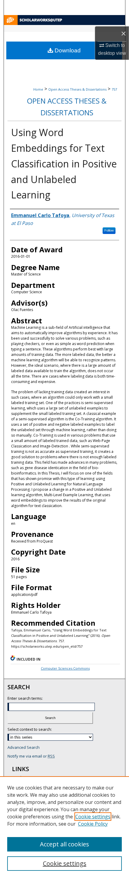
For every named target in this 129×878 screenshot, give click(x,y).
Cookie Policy (93, 823)
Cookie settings (92, 816)
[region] (64, 827)
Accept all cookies (64, 844)
